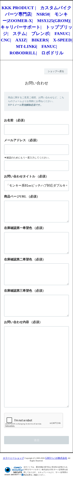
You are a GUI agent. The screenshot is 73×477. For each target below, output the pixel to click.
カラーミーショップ (13, 458)
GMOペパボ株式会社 (56, 458)
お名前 (8, 120)
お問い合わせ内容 (16, 322)
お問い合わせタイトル (19, 176)
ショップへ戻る (56, 71)
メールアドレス (15, 140)
